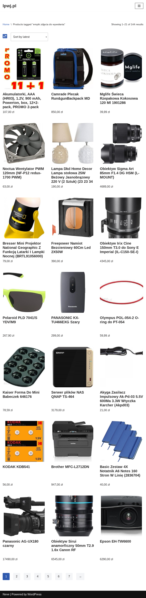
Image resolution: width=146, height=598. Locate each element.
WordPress (34, 594)
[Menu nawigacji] (139, 6)
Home (6, 24)
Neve (6, 594)
